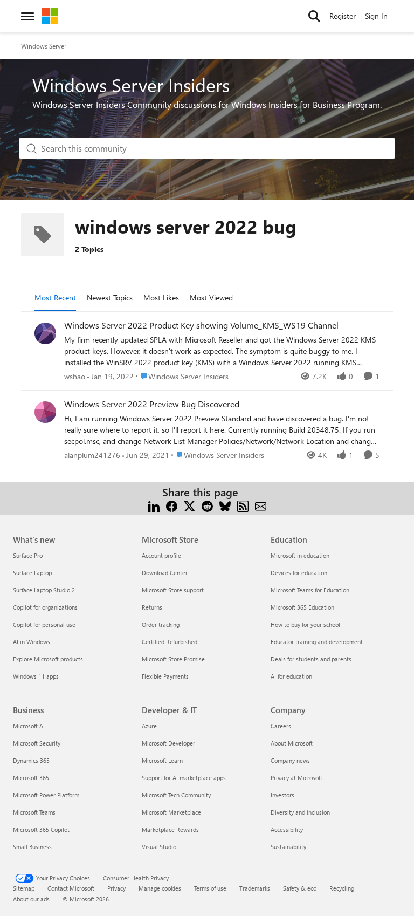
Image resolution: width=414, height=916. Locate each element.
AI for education (291, 676)
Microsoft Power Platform (46, 795)
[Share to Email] (260, 505)
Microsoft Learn (162, 760)
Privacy (116, 888)
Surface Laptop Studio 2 (44, 590)
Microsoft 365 (31, 778)
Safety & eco (299, 888)
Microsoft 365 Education (302, 607)
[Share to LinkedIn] (154, 505)
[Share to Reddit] (207, 505)
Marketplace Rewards (170, 829)
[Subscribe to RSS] (243, 505)
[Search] (314, 16)
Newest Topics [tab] (110, 297)
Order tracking (161, 624)
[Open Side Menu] (27, 16)
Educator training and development (317, 642)
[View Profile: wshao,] (45, 333)
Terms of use (210, 888)
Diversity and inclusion (300, 812)
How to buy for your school (305, 624)
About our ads (31, 899)
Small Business (32, 847)
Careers (281, 726)
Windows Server (43, 46)
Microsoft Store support (173, 590)
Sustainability (288, 847)
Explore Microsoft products (48, 659)
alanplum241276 (92, 455)
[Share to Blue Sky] (225, 505)
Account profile (161, 555)
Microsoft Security (36, 743)
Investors (282, 795)
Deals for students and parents (311, 659)
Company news (290, 760)
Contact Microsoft (70, 888)
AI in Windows (31, 642)
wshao (74, 376)
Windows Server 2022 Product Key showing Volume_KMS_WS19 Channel (201, 325)
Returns (152, 607)
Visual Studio (159, 847)
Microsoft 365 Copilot (41, 829)
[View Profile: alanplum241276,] (45, 412)
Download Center (165, 573)
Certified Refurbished (169, 642)
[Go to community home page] (50, 16)
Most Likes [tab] (161, 297)
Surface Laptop (32, 573)
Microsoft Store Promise (173, 659)
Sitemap (23, 888)
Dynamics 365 (31, 760)
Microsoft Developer (168, 743)
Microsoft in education (300, 555)
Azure (149, 726)
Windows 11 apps (36, 676)
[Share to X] (189, 505)
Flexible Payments (165, 676)
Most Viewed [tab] (211, 297)
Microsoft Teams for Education (310, 590)
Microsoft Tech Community (176, 795)
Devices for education (299, 573)
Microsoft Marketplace (171, 812)
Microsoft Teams (34, 812)
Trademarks (254, 888)
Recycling (341, 888)
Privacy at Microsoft (296, 778)
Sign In (376, 16)
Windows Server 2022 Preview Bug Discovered (151, 404)
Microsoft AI (29, 726)
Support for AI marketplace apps (184, 778)
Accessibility (287, 829)
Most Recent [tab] (55, 297)
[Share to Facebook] (171, 505)
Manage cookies (160, 888)
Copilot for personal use (44, 624)
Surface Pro (28, 555)
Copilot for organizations (45, 607)
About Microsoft (292, 743)
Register (342, 16)
